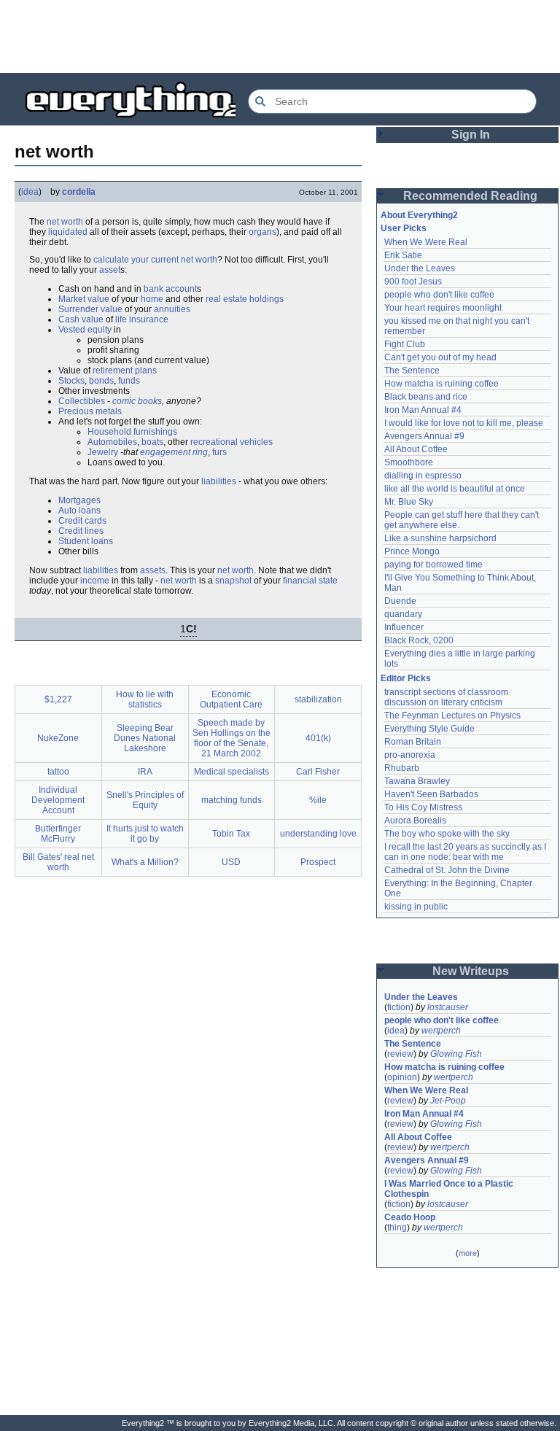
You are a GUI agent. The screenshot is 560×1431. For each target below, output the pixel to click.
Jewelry (103, 452)
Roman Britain (412, 742)
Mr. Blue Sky (408, 502)
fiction (399, 1007)
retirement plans (125, 370)
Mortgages (79, 500)
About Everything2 (419, 215)
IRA (145, 772)
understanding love (318, 834)
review (400, 1054)
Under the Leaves (419, 268)
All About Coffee (416, 449)
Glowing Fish (456, 1054)
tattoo (58, 772)
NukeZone (58, 738)
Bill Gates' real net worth (58, 862)
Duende (400, 601)
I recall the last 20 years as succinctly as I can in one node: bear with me (466, 852)
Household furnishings (132, 432)
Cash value (81, 319)
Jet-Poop (448, 1100)
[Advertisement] (280, 36)
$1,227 (58, 699)
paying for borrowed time (433, 564)
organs (262, 232)
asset (109, 270)
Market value (83, 299)
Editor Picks (406, 678)
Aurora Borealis (415, 820)
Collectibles (81, 401)
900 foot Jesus (413, 281)
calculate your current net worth (155, 260)
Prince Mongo (412, 551)
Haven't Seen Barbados (431, 794)
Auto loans (79, 510)
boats (152, 442)
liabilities (218, 481)
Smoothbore (408, 462)
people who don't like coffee (439, 295)
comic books (137, 401)
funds (129, 381)
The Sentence (412, 370)
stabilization (318, 699)
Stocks (71, 381)
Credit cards (82, 521)
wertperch (441, 1030)
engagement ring (174, 452)
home (152, 299)
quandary (403, 614)
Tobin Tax (231, 834)
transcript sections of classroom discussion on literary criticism (447, 697)
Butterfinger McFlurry (58, 833)
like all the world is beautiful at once (454, 489)
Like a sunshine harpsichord (440, 538)
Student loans (85, 541)
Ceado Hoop (409, 1217)
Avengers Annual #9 (424, 436)
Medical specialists (231, 772)
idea (30, 192)
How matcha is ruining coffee (441, 384)
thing (397, 1227)
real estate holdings (245, 299)
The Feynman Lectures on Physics (452, 715)
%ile (318, 800)
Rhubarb (401, 768)
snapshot (233, 580)
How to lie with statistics (145, 699)
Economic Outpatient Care (231, 699)
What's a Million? (145, 862)
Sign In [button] (470, 134)
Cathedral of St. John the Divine (447, 870)
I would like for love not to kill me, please (463, 423)
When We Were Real (425, 242)
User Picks (404, 228)
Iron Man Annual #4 (423, 410)
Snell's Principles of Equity (145, 800)
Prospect (317, 862)
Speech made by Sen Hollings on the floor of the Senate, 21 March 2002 (231, 738)
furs (219, 452)
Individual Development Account (58, 800)
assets (153, 570)
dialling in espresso (423, 475)
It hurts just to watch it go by (145, 833)
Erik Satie (403, 255)
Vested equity (85, 330)
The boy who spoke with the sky (447, 834)
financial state (310, 580)
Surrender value (90, 309)
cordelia (79, 192)
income (94, 580)
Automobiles (112, 442)
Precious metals (90, 411)
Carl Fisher (318, 772)
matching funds (231, 800)
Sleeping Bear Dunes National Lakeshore (145, 738)
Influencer (404, 627)
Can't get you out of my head (440, 357)
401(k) (318, 738)
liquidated (68, 232)
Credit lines (81, 531)
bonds (101, 381)
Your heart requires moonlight (443, 308)
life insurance (141, 319)
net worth (65, 222)
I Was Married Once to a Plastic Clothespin (450, 1189)
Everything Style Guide (429, 729)
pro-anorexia (409, 755)
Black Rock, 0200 (419, 640)
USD (231, 862)
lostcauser (447, 1007)
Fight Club (404, 344)
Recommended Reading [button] (470, 196)
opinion (402, 1077)
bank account (170, 289)
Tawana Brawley (417, 781)
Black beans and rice (425, 397)
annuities (172, 309)
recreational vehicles (231, 442)
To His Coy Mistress (423, 807)
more (468, 1253)
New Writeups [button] (470, 971)
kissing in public (416, 906)
